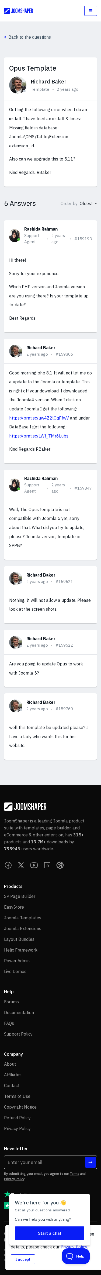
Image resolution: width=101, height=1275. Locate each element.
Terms (74, 1174)
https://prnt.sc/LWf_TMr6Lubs (38, 436)
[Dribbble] (60, 865)
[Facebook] (8, 865)
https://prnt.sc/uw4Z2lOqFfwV (39, 418)
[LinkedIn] (47, 865)
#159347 (83, 488)
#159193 (83, 238)
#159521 (64, 581)
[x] (21, 865)
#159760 (64, 708)
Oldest (87, 203)
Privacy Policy (14, 1179)
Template (40, 89)
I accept (22, 1259)
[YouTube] (34, 865)
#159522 (64, 645)
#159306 (64, 354)
